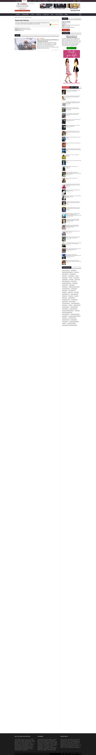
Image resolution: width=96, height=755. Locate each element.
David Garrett (75, 283)
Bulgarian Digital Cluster (45, 753)
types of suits (70, 292)
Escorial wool (64, 305)
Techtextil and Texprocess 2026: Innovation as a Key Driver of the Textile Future (73, 243)
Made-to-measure (63, 739)
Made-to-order (70, 739)
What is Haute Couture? (72, 323)
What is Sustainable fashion (67, 312)
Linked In (75, 10)
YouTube (79, 10)
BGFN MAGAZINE (17, 17)
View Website (65, 29)
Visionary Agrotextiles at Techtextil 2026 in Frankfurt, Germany (73, 196)
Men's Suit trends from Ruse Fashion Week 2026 (73, 161)
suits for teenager (71, 275)
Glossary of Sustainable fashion (67, 310)
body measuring (74, 319)
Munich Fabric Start (77, 305)
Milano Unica (64, 297)
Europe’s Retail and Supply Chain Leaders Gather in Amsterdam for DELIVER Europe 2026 (73, 149)
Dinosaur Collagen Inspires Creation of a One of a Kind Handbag (73, 126)
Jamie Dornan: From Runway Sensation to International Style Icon (73, 120)
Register (79, 1)
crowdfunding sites (65, 307)
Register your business (71, 48)
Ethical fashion (64, 316)
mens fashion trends (66, 288)
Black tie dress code (65, 294)
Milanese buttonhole (65, 281)
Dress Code (39, 14)
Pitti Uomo (76, 296)
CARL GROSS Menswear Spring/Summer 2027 (73, 143)
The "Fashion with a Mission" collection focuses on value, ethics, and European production (73, 208)
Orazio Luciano (76, 277)
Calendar (29, 1)
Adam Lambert (73, 270)
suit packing (64, 292)
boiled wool (76, 292)
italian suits (71, 279)
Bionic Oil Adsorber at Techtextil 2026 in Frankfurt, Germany (73, 190)
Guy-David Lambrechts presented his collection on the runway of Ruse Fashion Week (73, 202)
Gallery (34, 1)
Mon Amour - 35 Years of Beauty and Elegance (72, 155)
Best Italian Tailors (72, 297)
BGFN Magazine (18, 1)
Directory (24, 1)
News (52, 14)
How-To (32, 14)
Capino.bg (64, 323)
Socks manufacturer (65, 319)
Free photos (64, 317)
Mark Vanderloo (65, 274)
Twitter (72, 10)
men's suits (24, 739)
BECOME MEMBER (77, 18)
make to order (77, 279)
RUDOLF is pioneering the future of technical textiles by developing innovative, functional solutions (73, 173)
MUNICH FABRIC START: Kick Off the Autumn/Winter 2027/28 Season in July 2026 (73, 132)
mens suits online (74, 299)
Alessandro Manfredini (75, 303)
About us (39, 1)
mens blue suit (73, 281)
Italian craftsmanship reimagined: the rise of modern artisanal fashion (73, 249)
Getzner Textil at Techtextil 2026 (71, 178)
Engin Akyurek (72, 285)
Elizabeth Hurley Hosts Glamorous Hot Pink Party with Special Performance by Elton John (73, 185)
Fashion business (25, 14)
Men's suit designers (44, 740)
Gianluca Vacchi (65, 285)
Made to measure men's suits (74, 286)
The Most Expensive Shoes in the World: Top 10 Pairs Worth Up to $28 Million (73, 96)
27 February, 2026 (56, 49)
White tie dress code (74, 294)
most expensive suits (66, 299)
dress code (64, 275)
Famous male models (66, 303)
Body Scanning (64, 301)
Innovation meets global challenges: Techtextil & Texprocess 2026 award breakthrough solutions (72, 226)
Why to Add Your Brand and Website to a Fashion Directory (48, 40)
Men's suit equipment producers (47, 742)
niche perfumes (65, 321)
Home (62, 753)
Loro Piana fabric (72, 274)
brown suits (76, 272)
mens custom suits (72, 290)
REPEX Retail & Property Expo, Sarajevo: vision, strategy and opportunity (73, 237)
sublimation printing (74, 307)
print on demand (65, 308)
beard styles (77, 310)
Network (57, 1)
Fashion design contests (75, 314)
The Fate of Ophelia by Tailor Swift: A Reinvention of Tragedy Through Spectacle (73, 261)
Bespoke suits (77, 747)
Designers (18, 14)
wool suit (70, 277)
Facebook (71, 10)
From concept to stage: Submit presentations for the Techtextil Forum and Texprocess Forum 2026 (73, 255)
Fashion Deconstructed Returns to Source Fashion (73, 137)
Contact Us (52, 1)
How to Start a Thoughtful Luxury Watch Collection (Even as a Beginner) (73, 90)
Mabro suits (71, 296)
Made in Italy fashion (73, 308)
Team (68, 753)
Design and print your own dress (74, 316)
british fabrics (64, 290)
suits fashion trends (65, 314)
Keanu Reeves (64, 286)
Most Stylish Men (59, 14)
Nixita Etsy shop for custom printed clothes (69, 325)
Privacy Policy (79, 753)
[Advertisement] (48, 61)
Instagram (77, 10)
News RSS (39, 753)
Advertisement (45, 1)
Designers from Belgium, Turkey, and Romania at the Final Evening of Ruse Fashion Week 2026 (72, 220)
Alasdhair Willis (65, 279)
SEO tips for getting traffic (66, 283)
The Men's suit (46, 14)
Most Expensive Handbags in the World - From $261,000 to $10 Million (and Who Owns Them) (73, 102)
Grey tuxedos (64, 296)
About (65, 753)
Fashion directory (28, 740)
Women (66, 14)
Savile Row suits (74, 288)
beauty (77, 275)
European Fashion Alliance (74, 321)
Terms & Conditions (73, 753)
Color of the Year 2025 (72, 317)
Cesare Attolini (64, 277)
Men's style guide (21, 740)
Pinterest (74, 10)
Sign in (74, 1)
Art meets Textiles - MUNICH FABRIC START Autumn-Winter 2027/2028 (72, 114)
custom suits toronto (65, 270)
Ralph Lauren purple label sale (67, 272)
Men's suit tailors (49, 739)
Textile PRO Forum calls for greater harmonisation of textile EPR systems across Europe (72, 108)
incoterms (70, 305)
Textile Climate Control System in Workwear (72, 167)
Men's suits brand (72, 301)
